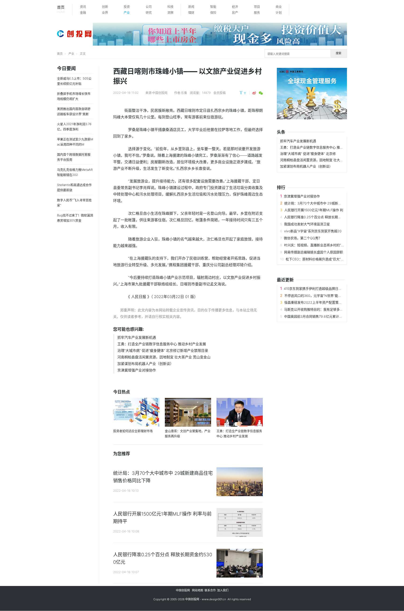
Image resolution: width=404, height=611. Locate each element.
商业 (279, 6)
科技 (170, 6)
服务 (257, 12)
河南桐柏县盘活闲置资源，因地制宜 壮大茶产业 (315, 160)
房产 (235, 12)
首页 (61, 9)
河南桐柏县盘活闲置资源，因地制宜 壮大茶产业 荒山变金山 (163, 357)
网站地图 (197, 590)
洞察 (170, 12)
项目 (257, 6)
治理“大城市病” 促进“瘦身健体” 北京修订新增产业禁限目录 (162, 350)
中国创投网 (183, 590)
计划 (279, 12)
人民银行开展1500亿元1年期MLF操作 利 (313, 210)
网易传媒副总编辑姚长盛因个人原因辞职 (313, 252)
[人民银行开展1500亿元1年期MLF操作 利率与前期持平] (239, 523)
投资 (127, 6)
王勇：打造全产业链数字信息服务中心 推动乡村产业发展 (161, 344)
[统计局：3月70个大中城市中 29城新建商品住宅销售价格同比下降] (239, 482)
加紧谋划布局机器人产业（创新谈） (145, 363)
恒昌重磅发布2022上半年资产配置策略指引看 (318, 302)
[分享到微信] (261, 93)
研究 (149, 12)
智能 (213, 6)
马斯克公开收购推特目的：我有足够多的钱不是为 (320, 309)
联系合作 (210, 590)
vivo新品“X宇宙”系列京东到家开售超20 (313, 231)
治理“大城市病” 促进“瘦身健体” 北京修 (308, 154)
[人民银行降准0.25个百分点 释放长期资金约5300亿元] (239, 564)
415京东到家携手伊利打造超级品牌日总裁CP (316, 289)
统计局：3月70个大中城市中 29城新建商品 (316, 203)
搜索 (338, 53)
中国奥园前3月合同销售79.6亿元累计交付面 (316, 316)
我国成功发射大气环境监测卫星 (307, 224)
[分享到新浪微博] (254, 93)
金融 (83, 12)
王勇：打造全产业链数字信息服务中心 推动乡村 (315, 147)
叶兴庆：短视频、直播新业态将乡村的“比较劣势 (319, 245)
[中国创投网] (75, 34)
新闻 (191, 6)
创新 (105, 6)
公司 (149, 6)
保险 (213, 12)
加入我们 (222, 590)
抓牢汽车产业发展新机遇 (136, 337)
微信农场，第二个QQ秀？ (303, 238)
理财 (191, 12)
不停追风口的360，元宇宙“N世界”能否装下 (316, 296)
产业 (127, 12)
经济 (235, 6)
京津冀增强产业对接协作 (136, 370)
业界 (105, 12)
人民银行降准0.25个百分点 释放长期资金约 (316, 217)
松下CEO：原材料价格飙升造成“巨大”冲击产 (318, 259)
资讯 (83, 6)
